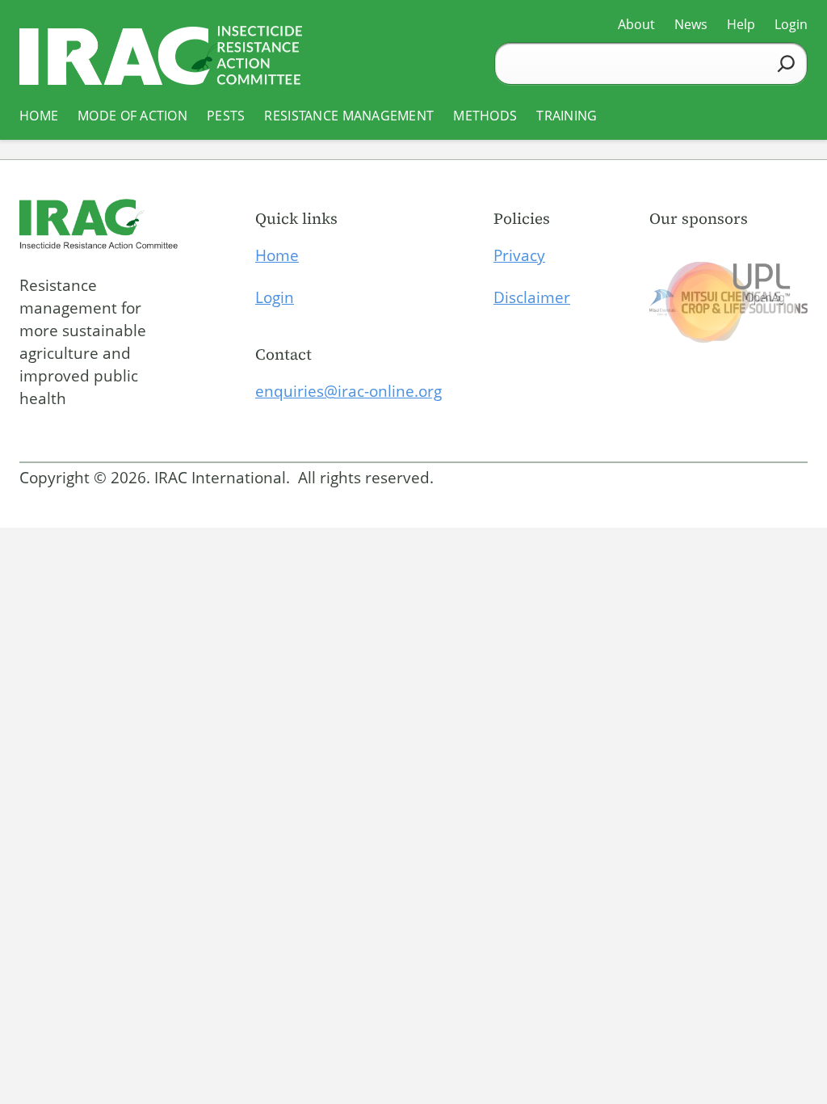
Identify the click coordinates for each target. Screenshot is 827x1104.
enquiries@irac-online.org (348, 391)
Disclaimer (531, 297)
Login (274, 297)
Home (277, 255)
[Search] (786, 63)
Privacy (519, 255)
